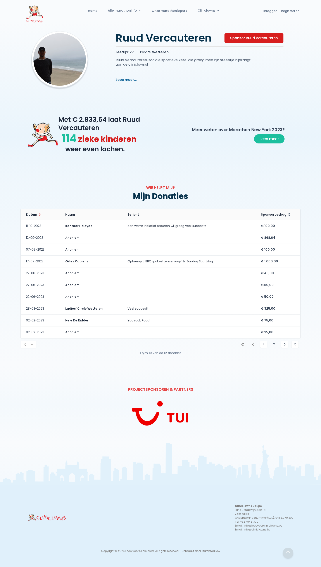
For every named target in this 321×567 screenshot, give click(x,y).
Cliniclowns (207, 10)
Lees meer (269, 138)
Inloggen (270, 11)
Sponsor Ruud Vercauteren (254, 37)
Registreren (290, 11)
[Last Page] (295, 344)
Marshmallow (211, 551)
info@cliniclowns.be (257, 529)
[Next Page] (284, 344)
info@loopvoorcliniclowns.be (263, 525)
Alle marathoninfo (122, 10)
